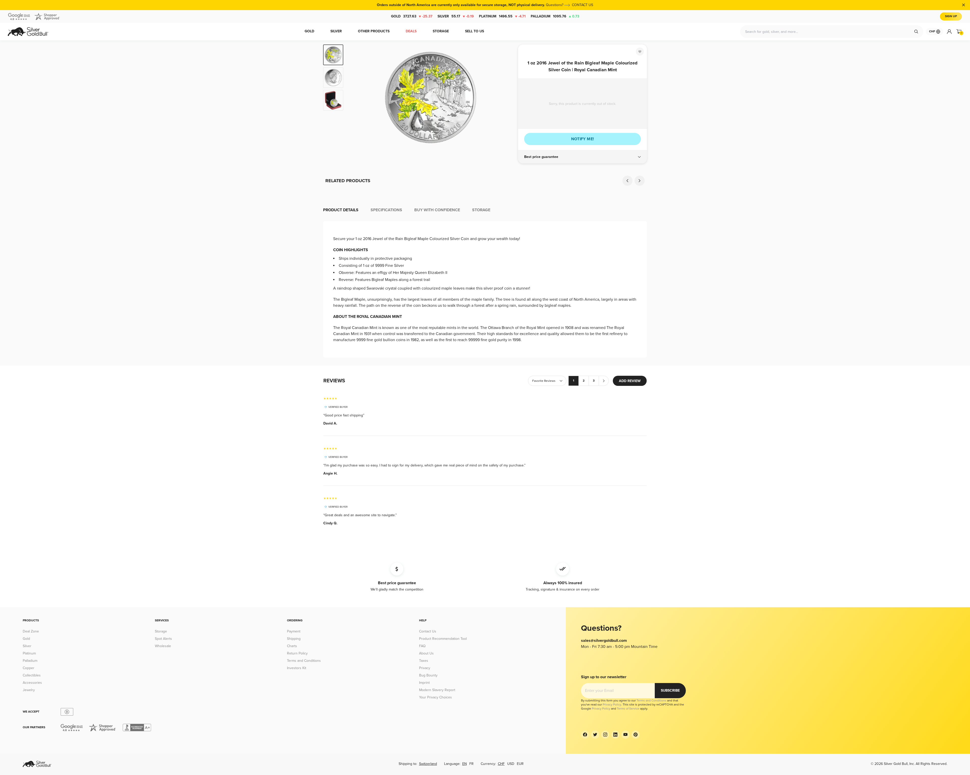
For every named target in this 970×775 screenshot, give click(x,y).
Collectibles (32, 675)
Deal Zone (31, 631)
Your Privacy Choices (435, 697)
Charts (292, 646)
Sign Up (951, 16)
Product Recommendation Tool (443, 639)
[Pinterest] (636, 735)
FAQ (422, 646)
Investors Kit (296, 668)
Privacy (424, 668)
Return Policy (297, 653)
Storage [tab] (481, 210)
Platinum (502, 16)
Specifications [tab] (386, 210)
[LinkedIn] (615, 735)
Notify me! (582, 139)
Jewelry (29, 690)
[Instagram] (605, 735)
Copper (28, 668)
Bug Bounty (428, 675)
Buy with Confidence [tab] (437, 210)
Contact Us (427, 631)
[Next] (506, 97)
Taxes (423, 661)
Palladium (555, 16)
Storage (161, 631)
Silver (456, 16)
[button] (582, 156)
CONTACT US (582, 5)
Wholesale (163, 646)
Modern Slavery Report (437, 690)
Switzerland (428, 764)
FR (471, 764)
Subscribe (670, 690)
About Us (426, 653)
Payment (293, 631)
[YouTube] (625, 735)
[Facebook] (585, 735)
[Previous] (354, 97)
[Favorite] (640, 52)
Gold (411, 16)
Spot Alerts (163, 639)
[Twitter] (595, 735)
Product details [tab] (340, 210)
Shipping (294, 639)
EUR (520, 764)
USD (510, 764)
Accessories (32, 682)
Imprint (424, 682)
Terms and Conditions (304, 661)
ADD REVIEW (630, 381)
